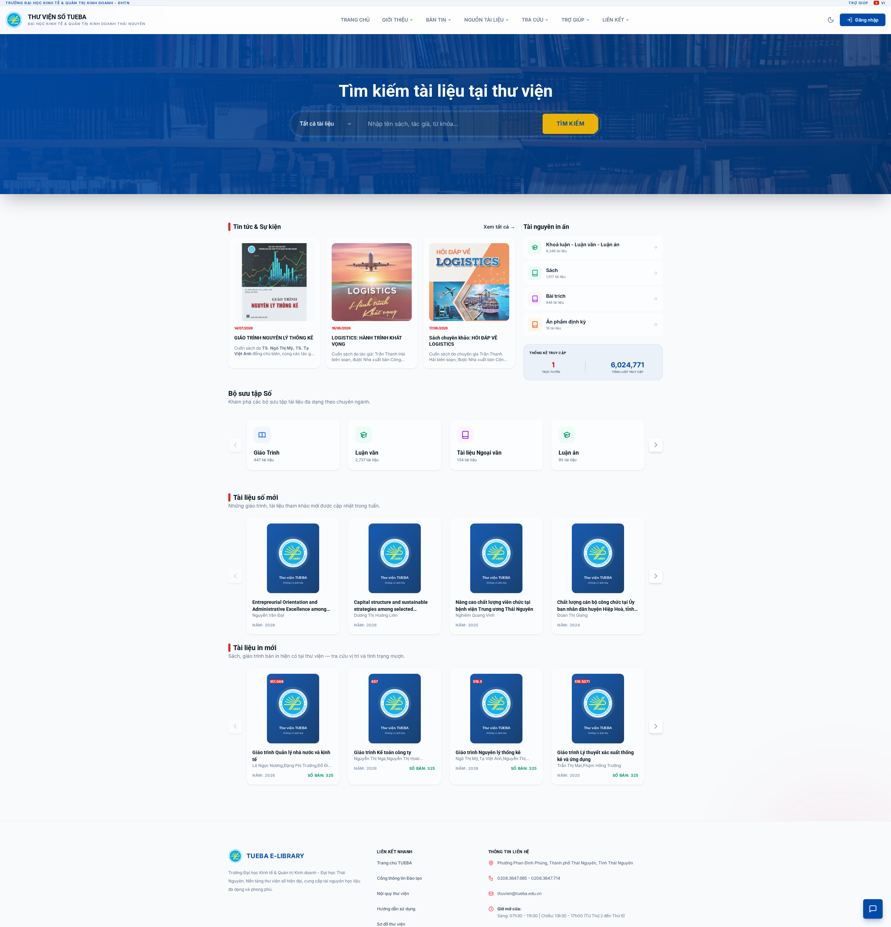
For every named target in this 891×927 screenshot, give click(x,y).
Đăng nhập (866, 20)
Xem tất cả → (499, 227)
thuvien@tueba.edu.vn (519, 893)
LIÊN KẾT (613, 20)
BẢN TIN (436, 20)
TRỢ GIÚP (572, 20)
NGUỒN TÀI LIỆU (484, 20)
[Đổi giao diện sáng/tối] (831, 20)
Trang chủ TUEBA (394, 862)
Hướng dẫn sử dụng (396, 908)
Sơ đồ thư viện (391, 924)
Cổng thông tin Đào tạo (399, 878)
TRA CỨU (532, 20)
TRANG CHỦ (355, 20)
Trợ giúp (858, 3)
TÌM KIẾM (570, 123)
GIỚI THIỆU (395, 20)
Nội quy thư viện (393, 893)
